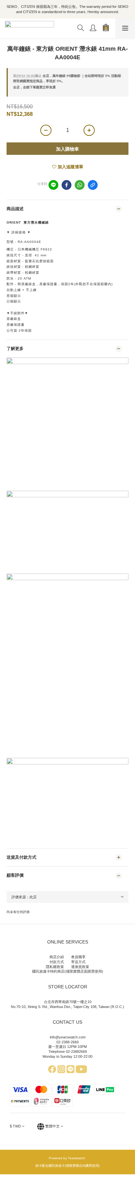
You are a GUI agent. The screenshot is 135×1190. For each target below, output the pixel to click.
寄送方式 (78, 962)
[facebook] (66, 185)
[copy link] (93, 185)
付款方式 (56, 962)
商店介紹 (56, 957)
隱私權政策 (55, 967)
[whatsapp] (80, 185)
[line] (53, 185)
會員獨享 (78, 957)
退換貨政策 (80, 967)
